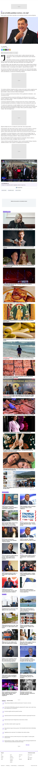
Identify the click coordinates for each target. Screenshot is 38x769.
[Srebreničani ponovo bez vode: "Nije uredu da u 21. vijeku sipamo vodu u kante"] (10, 618)
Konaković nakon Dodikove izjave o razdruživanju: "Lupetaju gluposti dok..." (28, 556)
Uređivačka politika (21, 765)
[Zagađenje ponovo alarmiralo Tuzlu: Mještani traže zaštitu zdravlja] (10, 601)
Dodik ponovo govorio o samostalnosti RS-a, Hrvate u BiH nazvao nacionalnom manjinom (9, 590)
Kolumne (20, 759)
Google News (19, 187)
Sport (11, 754)
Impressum (3, 765)
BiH (1, 11)
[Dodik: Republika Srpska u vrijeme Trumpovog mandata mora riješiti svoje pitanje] (28, 566)
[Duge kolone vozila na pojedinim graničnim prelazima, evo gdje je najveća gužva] (10, 668)
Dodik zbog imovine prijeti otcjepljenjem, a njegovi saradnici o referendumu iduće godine (10, 507)
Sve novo (27, 744)
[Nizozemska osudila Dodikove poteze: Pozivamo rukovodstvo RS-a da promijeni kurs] (28, 582)
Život (20, 756)
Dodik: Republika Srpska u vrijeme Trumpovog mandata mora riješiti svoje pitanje (27, 574)
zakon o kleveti (18, 190)
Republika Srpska (11, 190)
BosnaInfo (5, 46)
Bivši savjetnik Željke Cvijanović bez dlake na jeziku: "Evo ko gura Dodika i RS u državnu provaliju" (10, 524)
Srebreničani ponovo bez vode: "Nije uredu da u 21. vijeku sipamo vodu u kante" (10, 626)
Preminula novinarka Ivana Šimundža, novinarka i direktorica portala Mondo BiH (27, 693)
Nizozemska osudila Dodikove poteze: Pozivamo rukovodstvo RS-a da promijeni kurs (28, 590)
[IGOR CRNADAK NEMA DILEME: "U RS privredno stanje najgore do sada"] (10, 566)
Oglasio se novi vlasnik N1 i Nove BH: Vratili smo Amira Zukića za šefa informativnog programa (9, 660)
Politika (3, 505)
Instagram (30, 757)
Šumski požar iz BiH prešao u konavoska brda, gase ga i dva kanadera (26, 676)
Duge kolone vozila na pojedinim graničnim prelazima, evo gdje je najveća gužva (9, 676)
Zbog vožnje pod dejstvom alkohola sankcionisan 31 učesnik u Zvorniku (17, 703)
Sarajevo (11, 759)
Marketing (7, 765)
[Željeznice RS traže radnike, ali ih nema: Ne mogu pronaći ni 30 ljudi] (10, 634)
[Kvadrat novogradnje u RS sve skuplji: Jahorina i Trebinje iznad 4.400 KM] (28, 618)
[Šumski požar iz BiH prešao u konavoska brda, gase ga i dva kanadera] (28, 668)
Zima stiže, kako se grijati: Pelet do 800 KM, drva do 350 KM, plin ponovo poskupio (28, 643)
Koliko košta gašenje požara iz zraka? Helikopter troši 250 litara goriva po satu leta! (27, 610)
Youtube (30, 759)
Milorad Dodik (4, 190)
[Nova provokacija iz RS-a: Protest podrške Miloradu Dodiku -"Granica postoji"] (28, 515)
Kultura (11, 762)
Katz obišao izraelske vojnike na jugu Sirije (12, 723)
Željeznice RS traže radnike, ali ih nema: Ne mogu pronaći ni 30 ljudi (9, 643)
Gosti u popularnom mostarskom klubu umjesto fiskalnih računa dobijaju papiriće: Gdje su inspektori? (9, 694)
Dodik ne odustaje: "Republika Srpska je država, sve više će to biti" (28, 540)
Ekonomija (11, 757)
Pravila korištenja (13, 765)
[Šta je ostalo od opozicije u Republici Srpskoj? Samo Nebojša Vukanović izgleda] (10, 532)
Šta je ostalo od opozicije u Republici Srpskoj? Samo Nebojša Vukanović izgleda (9, 540)
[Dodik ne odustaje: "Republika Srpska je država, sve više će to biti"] (28, 532)
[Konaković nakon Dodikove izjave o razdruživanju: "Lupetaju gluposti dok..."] (28, 548)
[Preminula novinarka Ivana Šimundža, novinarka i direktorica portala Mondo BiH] (28, 684)
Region (2, 757)
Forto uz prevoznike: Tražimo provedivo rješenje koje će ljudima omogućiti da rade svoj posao (27, 660)
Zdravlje (11, 756)
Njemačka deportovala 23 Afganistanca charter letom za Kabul (16, 719)
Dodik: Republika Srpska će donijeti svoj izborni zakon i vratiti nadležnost (28, 507)
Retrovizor (20, 754)
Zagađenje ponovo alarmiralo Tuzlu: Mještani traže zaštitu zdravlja (10, 609)
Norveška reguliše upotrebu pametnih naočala (13, 711)
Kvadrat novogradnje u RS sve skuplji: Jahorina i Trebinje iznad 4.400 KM (27, 626)
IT (19, 757)
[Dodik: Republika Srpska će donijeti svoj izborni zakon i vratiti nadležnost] (28, 499)
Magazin (11, 760)
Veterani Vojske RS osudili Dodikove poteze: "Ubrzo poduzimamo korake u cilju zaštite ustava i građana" (10, 557)
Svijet (2, 759)
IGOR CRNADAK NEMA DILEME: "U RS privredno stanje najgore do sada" (9, 574)
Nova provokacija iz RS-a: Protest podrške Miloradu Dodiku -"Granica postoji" (28, 524)
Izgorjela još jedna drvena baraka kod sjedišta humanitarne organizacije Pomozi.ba (19, 715)
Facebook (30, 754)
